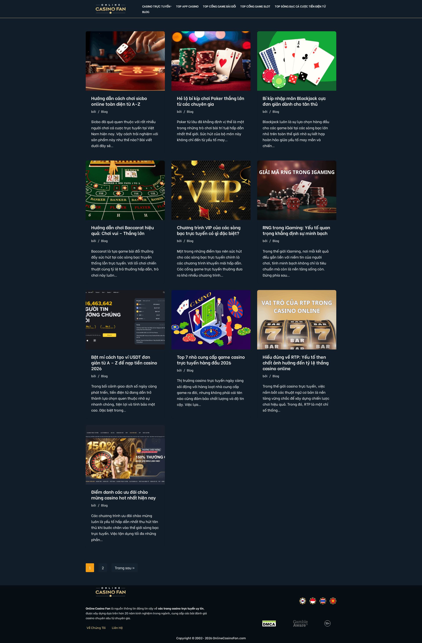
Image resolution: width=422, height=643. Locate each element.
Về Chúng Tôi (96, 627)
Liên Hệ (117, 627)
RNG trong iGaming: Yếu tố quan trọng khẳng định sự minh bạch (296, 230)
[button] (171, 6)
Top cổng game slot (255, 6)
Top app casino (187, 6)
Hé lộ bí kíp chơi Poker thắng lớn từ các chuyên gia (210, 101)
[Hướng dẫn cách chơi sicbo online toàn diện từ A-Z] (125, 61)
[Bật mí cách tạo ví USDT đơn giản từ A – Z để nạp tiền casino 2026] (125, 319)
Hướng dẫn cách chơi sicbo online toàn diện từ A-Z (119, 101)
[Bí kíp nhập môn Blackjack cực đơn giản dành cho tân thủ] (296, 61)
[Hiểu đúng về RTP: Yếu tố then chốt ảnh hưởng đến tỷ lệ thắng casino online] (296, 319)
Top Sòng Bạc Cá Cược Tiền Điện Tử (300, 6)
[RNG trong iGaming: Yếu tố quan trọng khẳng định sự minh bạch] (296, 190)
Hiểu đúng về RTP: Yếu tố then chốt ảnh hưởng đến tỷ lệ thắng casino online (296, 362)
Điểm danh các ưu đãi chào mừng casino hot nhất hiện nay (123, 494)
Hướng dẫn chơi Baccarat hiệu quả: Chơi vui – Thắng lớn (122, 230)
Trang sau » (125, 567)
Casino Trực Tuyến (156, 6)
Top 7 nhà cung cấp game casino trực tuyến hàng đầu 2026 (211, 359)
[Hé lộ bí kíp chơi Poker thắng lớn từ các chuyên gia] (211, 61)
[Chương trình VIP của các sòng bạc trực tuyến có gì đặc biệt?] (211, 190)
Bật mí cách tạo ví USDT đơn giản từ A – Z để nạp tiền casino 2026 (124, 362)
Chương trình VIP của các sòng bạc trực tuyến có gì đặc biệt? (208, 230)
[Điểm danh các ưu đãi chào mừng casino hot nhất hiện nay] (125, 454)
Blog (145, 12)
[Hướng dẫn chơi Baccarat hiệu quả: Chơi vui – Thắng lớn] (125, 190)
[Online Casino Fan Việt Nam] (111, 9)
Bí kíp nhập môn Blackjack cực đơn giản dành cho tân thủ (294, 101)
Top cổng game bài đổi (219, 6)
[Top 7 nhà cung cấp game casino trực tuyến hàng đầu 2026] (211, 319)
